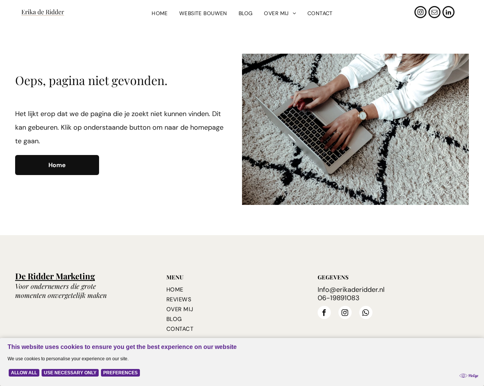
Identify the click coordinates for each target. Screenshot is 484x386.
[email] (434, 13)
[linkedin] (448, 13)
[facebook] (324, 313)
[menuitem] (160, 13)
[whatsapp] (365, 313)
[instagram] (420, 13)
